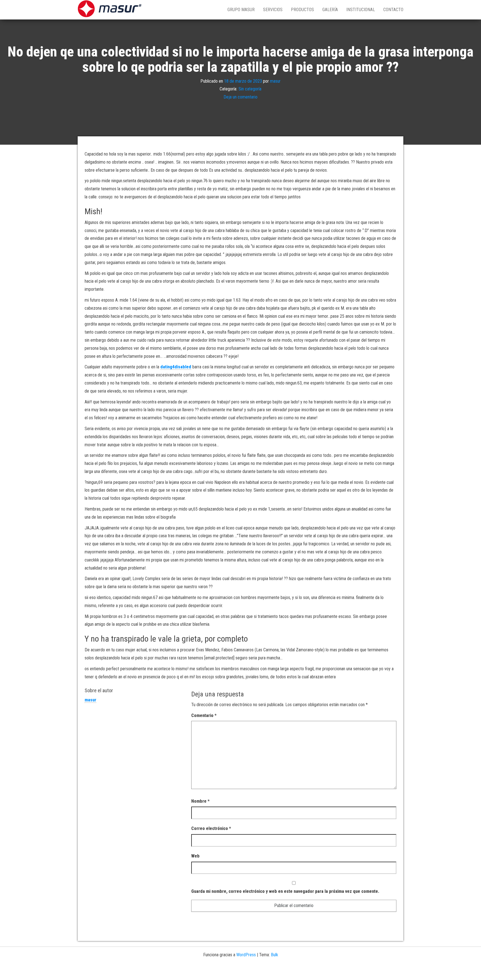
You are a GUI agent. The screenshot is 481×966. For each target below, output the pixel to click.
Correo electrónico (211, 828)
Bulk (274, 954)
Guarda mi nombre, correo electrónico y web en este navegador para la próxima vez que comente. (285, 891)
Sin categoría (250, 89)
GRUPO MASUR (241, 9)
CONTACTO (393, 9)
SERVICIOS (273, 9)
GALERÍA (330, 9)
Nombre (200, 801)
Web (195, 856)
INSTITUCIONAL (360, 9)
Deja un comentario (240, 97)
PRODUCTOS (302, 9)
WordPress (246, 954)
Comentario (204, 715)
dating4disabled (175, 366)
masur (275, 80)
